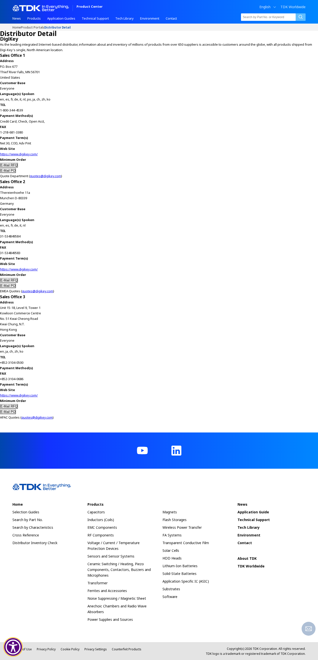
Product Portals (32, 27)
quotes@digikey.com (45, 176)
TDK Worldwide (293, 7)
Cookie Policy (70, 649)
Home (16, 27)
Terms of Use (22, 649)
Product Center (90, 7)
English (265, 7)
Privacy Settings (95, 649)
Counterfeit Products (126, 649)
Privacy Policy (46, 649)
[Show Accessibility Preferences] (13, 647)
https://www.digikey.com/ (19, 154)
